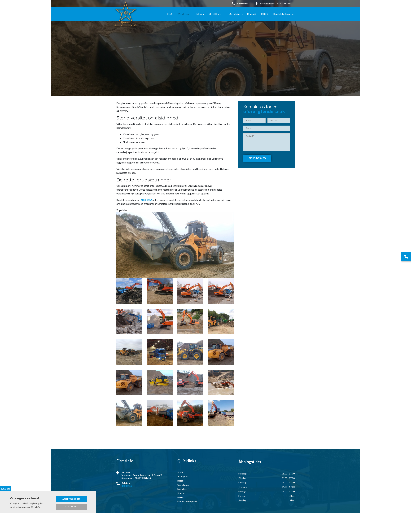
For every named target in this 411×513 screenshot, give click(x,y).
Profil (180, 472)
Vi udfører (182, 476)
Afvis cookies (71, 507)
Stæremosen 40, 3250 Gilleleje (275, 3)
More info (35, 507)
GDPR (180, 497)
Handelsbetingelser (187, 501)
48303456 (242, 3)
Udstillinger (183, 485)
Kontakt (181, 493)
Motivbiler (182, 489)
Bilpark (180, 481)
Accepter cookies (71, 499)
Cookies (5, 488)
